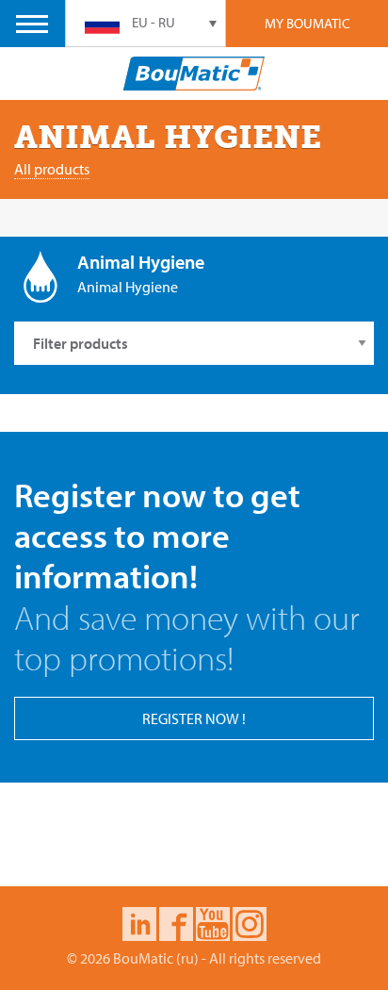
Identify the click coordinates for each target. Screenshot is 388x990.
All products (51, 168)
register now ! (194, 718)
